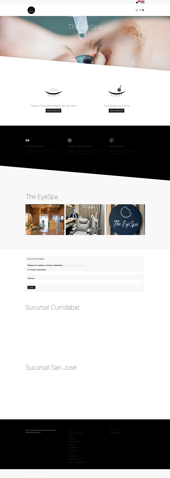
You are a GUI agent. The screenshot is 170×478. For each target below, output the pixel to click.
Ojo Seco (113, 430)
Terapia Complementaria (77, 462)
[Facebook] (140, 10)
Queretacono (73, 450)
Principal (71, 444)
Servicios (71, 453)
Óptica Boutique (74, 441)
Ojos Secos (72, 438)
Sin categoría (115, 433)
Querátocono (73, 447)
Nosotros (71, 436)
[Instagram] (143, 10)
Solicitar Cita (72, 456)
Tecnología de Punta (75, 459)
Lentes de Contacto (75, 433)
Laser (70, 430)
